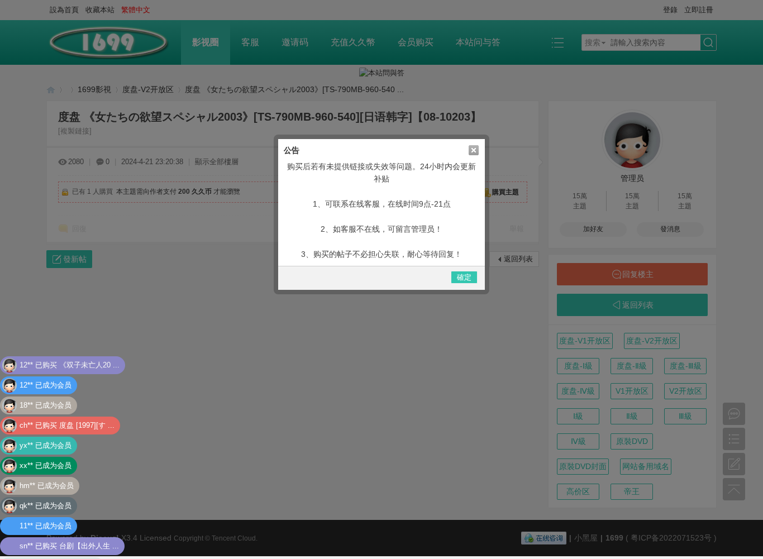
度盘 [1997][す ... (87, 407)
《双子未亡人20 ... (89, 346)
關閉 (473, 150)
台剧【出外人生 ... (89, 527)
